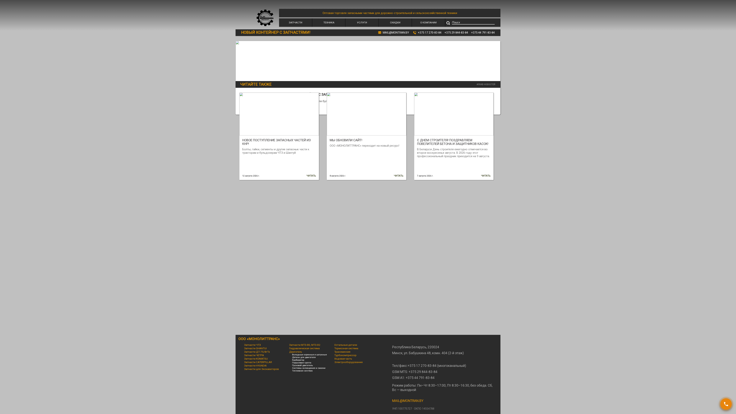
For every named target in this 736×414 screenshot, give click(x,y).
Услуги (362, 22)
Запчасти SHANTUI (255, 348)
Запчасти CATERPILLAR (258, 362)
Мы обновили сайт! (346, 140)
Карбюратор (298, 360)
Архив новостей (486, 84)
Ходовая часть (343, 358)
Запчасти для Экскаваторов (261, 368)
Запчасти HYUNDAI (255, 365)
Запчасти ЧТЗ (252, 344)
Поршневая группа (301, 362)
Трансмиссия (342, 351)
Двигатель (295, 351)
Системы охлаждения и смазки (308, 368)
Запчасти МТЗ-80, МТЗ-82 (304, 344)
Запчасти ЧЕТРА (254, 355)
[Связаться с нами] (726, 404)
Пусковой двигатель (302, 365)
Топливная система (302, 370)
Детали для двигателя (304, 357)
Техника (328, 22)
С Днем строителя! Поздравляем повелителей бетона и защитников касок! (452, 142)
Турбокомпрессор (345, 355)
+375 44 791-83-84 (483, 32)
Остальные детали (345, 344)
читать (311, 175)
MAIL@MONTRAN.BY (407, 401)
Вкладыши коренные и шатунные (309, 354)
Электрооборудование (348, 362)
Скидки (395, 22)
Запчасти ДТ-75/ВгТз (257, 351)
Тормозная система (346, 348)
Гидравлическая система (304, 348)
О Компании (428, 22)
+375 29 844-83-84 (456, 32)
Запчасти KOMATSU (256, 358)
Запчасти (295, 22)
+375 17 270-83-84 (429, 32)
